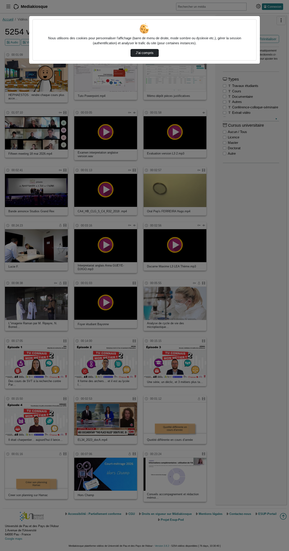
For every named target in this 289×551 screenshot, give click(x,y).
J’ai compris (145, 53)
